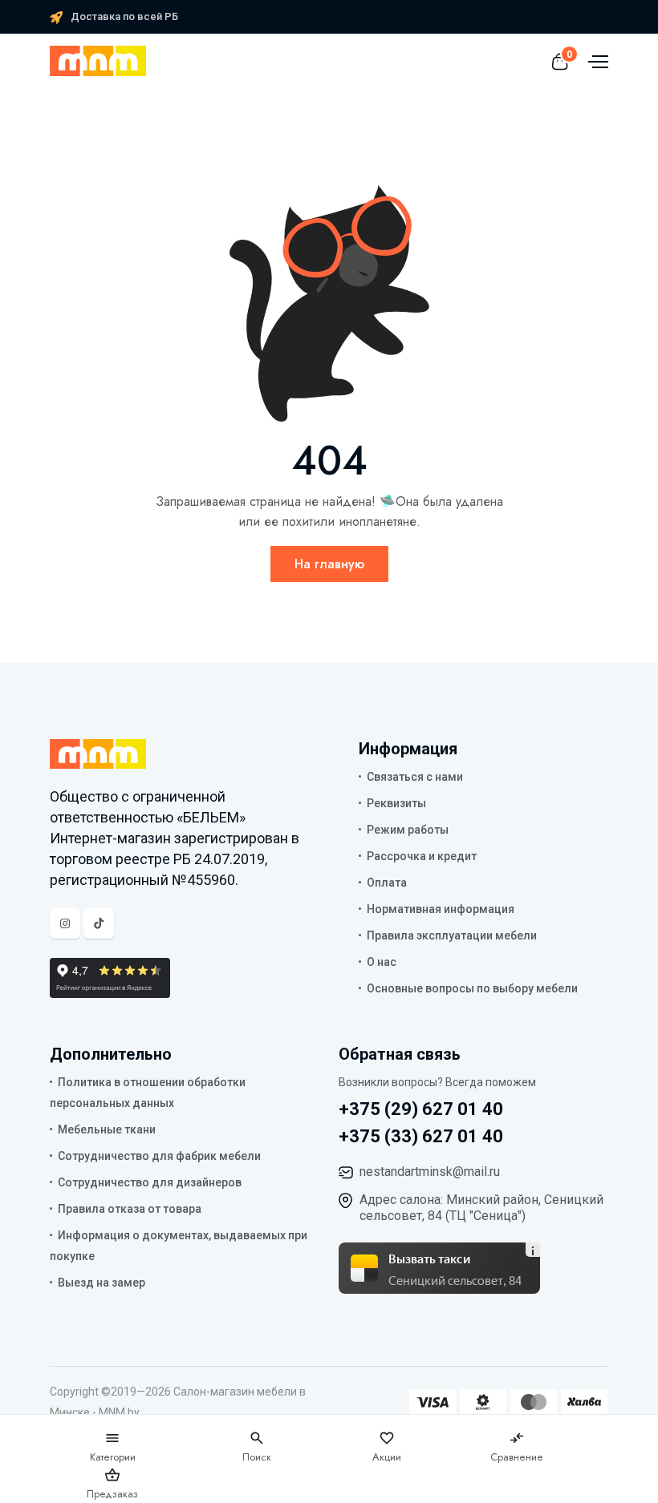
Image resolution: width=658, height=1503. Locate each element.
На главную (329, 564)
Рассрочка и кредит (422, 856)
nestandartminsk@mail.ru (429, 1171)
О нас (381, 962)
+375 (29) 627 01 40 (421, 1109)
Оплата (387, 882)
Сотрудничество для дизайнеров (150, 1182)
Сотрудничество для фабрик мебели (159, 1155)
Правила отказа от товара (129, 1208)
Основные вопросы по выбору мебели (472, 988)
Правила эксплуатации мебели (452, 935)
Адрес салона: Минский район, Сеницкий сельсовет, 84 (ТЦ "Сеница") (481, 1207)
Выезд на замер (101, 1282)
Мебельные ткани (107, 1129)
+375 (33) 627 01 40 (421, 1136)
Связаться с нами (415, 776)
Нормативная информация (440, 909)
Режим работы (408, 829)
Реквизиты (396, 803)
